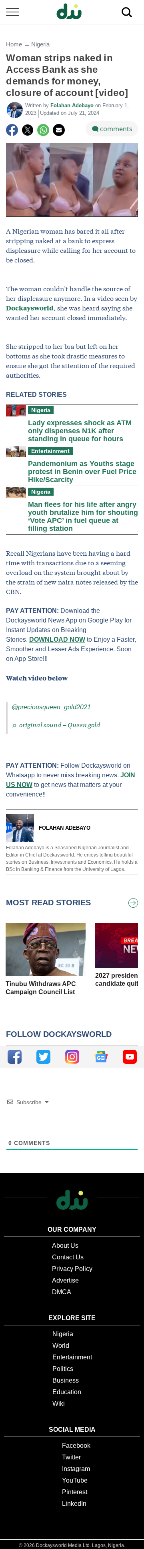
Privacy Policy (72, 1268)
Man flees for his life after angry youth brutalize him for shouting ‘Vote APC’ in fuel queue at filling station (83, 516)
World (60, 1345)
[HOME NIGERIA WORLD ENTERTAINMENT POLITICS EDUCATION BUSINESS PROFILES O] (72, 12)
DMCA (61, 1292)
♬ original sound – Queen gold (56, 724)
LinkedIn (74, 1503)
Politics (62, 1368)
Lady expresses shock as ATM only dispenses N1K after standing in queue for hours (80, 431)
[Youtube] (130, 1057)
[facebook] (15, 1057)
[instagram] (72, 1057)
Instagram (76, 1468)
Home (14, 44)
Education (66, 1392)
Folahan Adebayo (72, 105)
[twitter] (43, 1057)
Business (65, 1380)
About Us (65, 1245)
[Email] (59, 130)
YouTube (75, 1480)
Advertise (65, 1280)
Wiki (58, 1403)
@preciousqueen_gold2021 (51, 707)
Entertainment (50, 451)
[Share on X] (28, 130)
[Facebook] (12, 130)
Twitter (71, 1457)
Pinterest (74, 1492)
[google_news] (101, 1057)
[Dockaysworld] (72, 12)
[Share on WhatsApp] (43, 130)
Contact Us (68, 1257)
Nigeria (40, 44)
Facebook (76, 1445)
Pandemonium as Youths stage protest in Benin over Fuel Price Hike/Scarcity (82, 472)
